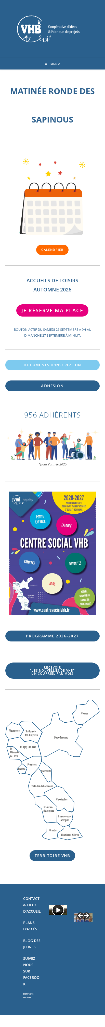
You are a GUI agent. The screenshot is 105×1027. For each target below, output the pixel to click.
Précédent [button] (81, 916)
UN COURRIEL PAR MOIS (52, 670)
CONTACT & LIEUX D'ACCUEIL (32, 905)
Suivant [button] (86, 916)
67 (52, 635)
